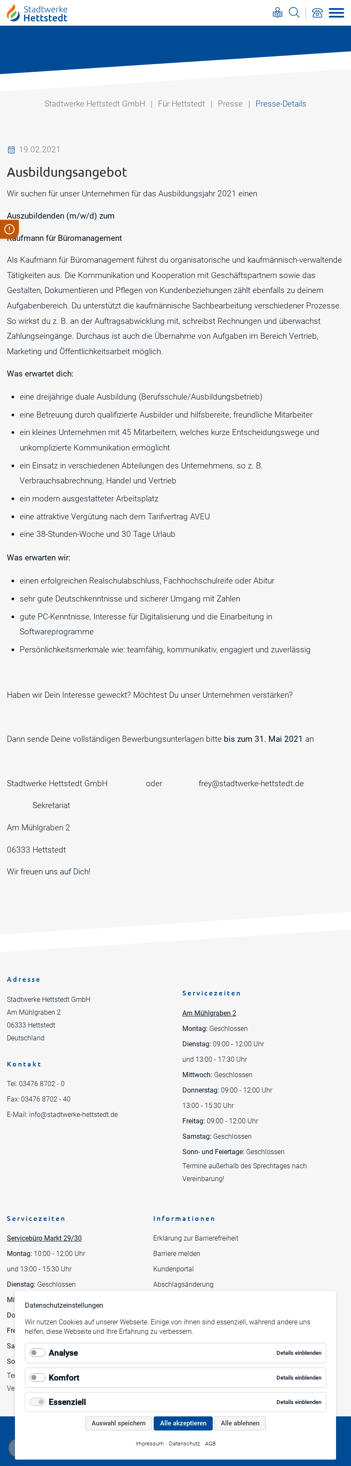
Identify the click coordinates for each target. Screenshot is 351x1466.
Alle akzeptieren (183, 1423)
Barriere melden (176, 1254)
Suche (294, 12)
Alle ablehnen (240, 1423)
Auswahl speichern (119, 1423)
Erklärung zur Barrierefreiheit (195, 1238)
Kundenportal (173, 1269)
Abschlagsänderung (183, 1284)
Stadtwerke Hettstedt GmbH (95, 104)
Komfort (64, 1378)
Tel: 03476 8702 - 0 (36, 1084)
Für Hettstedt (181, 104)
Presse (230, 104)
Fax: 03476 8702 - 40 (39, 1099)
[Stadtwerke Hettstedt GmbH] (37, 12)
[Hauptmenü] (336, 13)
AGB (210, 1443)
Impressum (150, 1443)
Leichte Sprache (277, 12)
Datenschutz (184, 1443)
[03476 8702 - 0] (317, 13)
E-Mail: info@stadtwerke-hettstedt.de (62, 1115)
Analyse (63, 1353)
